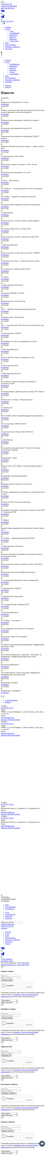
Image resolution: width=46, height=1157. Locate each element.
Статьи (12, 72)
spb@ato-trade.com (7, 718)
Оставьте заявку (7, 980)
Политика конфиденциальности (15, 964)
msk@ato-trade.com (7, 812)
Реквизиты (13, 35)
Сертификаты (14, 33)
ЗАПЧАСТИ (7, 4)
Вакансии (13, 39)
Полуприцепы (10, 45)
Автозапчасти (10, 914)
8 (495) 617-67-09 (7, 804)
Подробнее (5, 104)
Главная (8, 27)
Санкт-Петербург (11, 700)
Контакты (8, 49)
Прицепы (8, 916)
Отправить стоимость (9, 1093)
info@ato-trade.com (7, 8)
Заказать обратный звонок (10, 720)
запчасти (4, 928)
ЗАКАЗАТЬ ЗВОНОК (9, 6)
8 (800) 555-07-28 (7, 21)
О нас (7, 29)
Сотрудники (13, 41)
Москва (8, 702)
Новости (12, 37)
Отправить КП (6, 1055)
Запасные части (23, 965)
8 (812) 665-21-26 (7, 708)
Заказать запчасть (8, 1131)
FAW (7, 43)
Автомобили (9, 909)
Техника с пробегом (12, 47)
